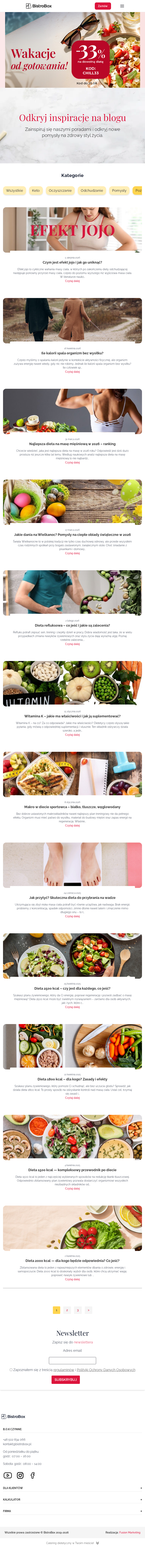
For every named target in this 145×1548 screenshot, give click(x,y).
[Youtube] (7, 1475)
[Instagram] (20, 1475)
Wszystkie (14, 190)
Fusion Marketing (129, 1532)
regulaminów (63, 1370)
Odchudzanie (92, 190)
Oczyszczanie (60, 190)
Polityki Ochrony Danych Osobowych (106, 1370)
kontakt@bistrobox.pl (17, 1444)
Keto (36, 190)
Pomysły (119, 190)
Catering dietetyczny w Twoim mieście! (70, 1543)
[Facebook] (32, 1475)
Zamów (103, 6)
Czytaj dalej (72, 280)
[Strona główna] (39, 6)
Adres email (72, 1350)
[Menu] (122, 6)
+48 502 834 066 (14, 1439)
